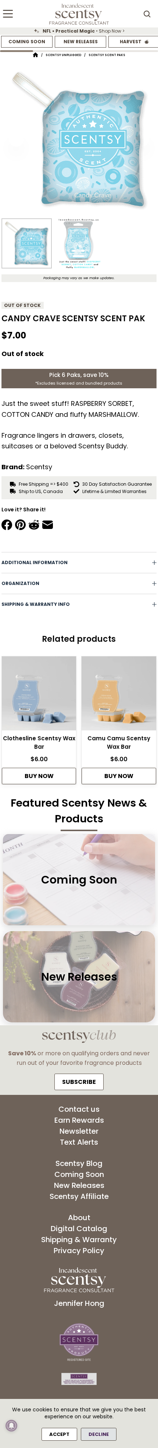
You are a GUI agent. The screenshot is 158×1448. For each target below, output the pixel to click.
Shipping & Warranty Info (35, 604)
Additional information (34, 562)
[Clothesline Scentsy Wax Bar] (39, 695)
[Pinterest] (20, 524)
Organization (20, 583)
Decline (99, 1434)
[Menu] (8, 14)
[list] (79, 31)
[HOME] (35, 55)
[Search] (147, 14)
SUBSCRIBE (79, 1082)
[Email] (47, 524)
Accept (59, 1434)
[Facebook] (6, 524)
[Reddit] (34, 524)
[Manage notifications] (11, 1426)
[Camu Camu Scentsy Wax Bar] (119, 695)
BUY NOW (39, 776)
